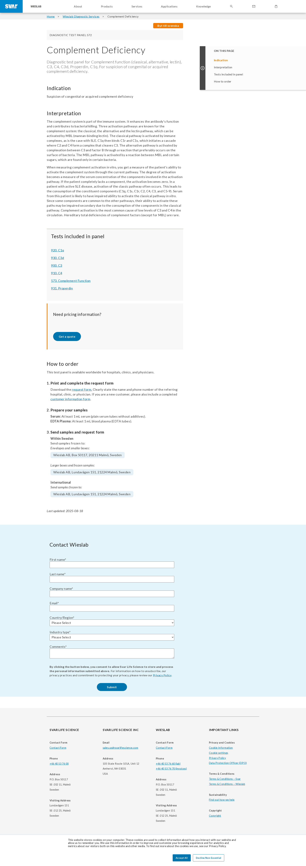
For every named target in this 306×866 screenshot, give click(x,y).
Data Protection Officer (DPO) (228, 762)
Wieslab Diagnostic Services (81, 16)
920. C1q (57, 250)
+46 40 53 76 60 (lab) (168, 763)
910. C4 (56, 273)
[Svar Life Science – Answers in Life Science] (11, 6)
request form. (82, 389)
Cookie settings (218, 752)
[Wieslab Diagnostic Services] (36, 6)
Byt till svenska (168, 25)
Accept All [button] (182, 857)
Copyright (215, 815)
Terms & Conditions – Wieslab (227, 783)
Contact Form (58, 747)
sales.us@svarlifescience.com (120, 747)
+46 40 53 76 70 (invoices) (171, 768)
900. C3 (56, 265)
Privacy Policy (162, 675)
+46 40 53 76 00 (59, 763)
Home (51, 16)
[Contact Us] (254, 6)
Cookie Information (221, 747)
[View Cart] (276, 6)
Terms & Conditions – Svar (225, 778)
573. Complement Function (71, 281)
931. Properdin (62, 288)
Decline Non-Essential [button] (208, 857)
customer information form (70, 399)
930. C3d (57, 258)
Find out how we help (222, 799)
